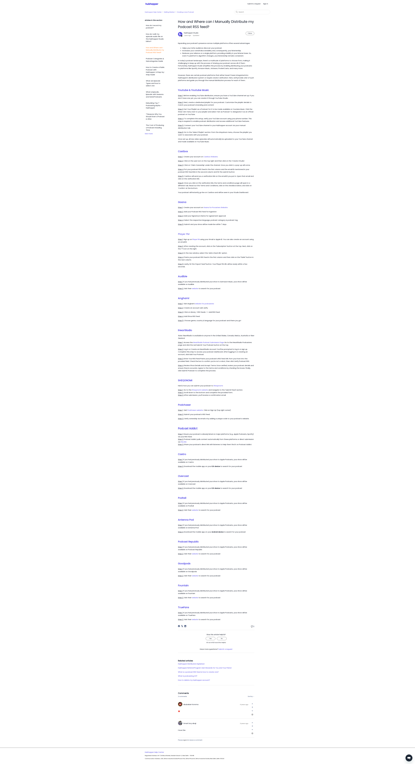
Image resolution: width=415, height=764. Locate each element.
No (222, 638)
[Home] (152, 4)
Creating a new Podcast (185, 12)
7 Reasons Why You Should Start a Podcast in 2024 (155, 116)
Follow (250, 33)
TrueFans (183, 607)
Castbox (183, 151)
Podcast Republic (188, 541)
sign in (185, 740)
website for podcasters (204, 304)
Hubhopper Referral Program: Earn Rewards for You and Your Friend (204, 668)
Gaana (182, 202)
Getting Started (169, 12)
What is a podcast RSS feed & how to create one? (198, 672)
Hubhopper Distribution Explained (191, 664)
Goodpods (184, 563)
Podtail (182, 498)
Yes (210, 638)
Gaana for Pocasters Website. (216, 207)
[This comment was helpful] (252, 704)
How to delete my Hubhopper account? (194, 680)
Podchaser (184, 405)
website (195, 288)
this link (183, 442)
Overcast (183, 476)
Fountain (183, 585)
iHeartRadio (185, 330)
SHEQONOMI (185, 380)
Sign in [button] (265, 4)
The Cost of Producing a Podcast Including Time (155, 127)
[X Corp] (182, 626)
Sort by (250, 696)
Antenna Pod (186, 519)
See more (149, 133)
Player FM (196, 239)
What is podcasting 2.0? (187, 676)
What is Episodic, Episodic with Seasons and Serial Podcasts (155, 94)
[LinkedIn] (185, 626)
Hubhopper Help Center (153, 12)
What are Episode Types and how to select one (153, 83)
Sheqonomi (218, 386)
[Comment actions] (252, 714)
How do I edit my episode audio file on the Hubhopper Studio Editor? (155, 38)
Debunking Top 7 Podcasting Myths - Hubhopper (154, 105)
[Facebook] (179, 626)
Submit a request (254, 4)
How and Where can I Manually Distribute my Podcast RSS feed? (155, 50)
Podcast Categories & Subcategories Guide (155, 59)
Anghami (183, 298)
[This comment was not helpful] (252, 711)
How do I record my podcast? (153, 26)
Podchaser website (195, 410)
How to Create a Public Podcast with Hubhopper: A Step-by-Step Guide (155, 71)
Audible (182, 276)
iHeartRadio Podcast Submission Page (208, 342)
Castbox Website (211, 157)
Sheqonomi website (200, 390)
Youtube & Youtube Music (193, 90)
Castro (182, 454)
